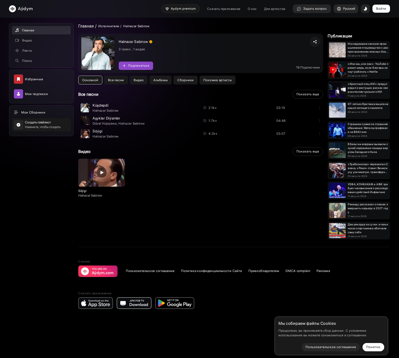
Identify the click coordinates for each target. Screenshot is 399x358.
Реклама (323, 271)
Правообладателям (263, 271)
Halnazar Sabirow (106, 110)
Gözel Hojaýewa (105, 123)
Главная (86, 26)
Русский (349, 8)
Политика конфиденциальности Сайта (211, 271)
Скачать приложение (223, 9)
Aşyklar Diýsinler (106, 118)
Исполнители (108, 26)
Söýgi (98, 131)
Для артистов (274, 9)
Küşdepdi (101, 105)
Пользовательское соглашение (150, 271)
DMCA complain (298, 271)
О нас (252, 9)
